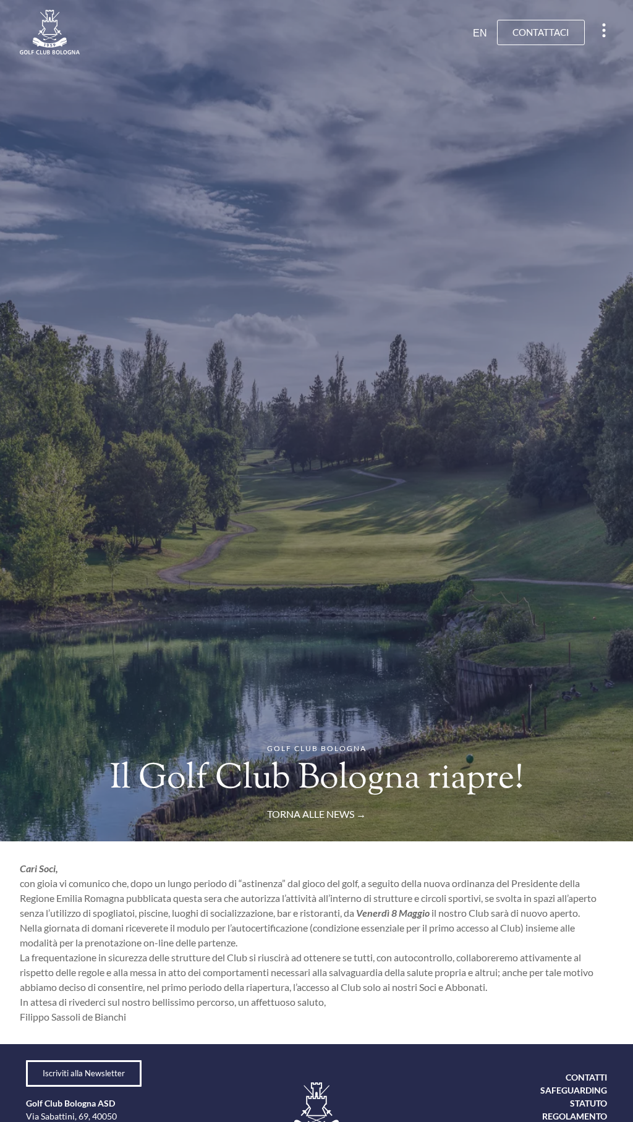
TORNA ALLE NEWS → (316, 814)
